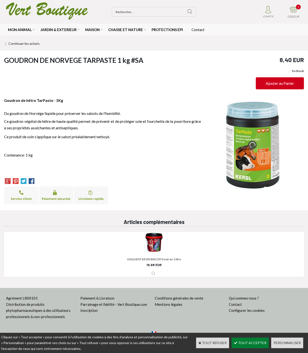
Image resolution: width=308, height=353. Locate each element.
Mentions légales (168, 304)
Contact (198, 29)
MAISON (92, 29)
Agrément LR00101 (22, 298)
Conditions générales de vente (179, 298)
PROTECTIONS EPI (167, 29)
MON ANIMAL (20, 29)
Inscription (89, 310)
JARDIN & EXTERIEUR (58, 29)
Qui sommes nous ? (244, 298)
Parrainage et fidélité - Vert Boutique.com (113, 304)
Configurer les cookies (247, 310)
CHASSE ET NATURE (125, 29)
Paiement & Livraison (97, 298)
